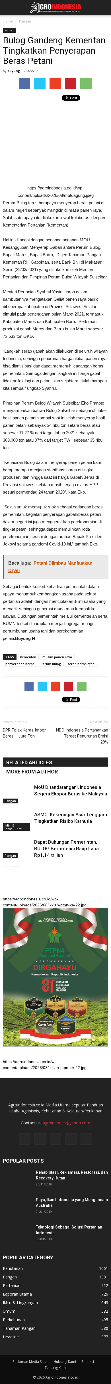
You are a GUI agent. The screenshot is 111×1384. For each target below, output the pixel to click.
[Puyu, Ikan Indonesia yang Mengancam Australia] (17, 1207)
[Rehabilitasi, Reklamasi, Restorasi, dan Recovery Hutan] (17, 1179)
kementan (28, 657)
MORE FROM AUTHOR (32, 772)
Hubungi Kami (65, 1361)
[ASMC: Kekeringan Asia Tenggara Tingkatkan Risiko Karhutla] (17, 821)
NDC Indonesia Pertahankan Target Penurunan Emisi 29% (82, 736)
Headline (11, 1336)
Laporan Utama (17, 1294)
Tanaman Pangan (19, 1328)
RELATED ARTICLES (29, 762)
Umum (9, 1311)
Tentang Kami (56, 1367)
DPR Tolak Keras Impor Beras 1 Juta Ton (24, 733)
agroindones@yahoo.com (66, 1123)
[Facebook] (24, 1139)
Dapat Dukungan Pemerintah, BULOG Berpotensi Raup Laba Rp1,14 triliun (66, 848)
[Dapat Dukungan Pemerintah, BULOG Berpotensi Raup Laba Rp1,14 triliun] (17, 848)
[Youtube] (86, 1139)
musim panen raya (57, 657)
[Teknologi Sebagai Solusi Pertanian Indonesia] (17, 1234)
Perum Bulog (51, 664)
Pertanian (11, 1285)
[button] (103, 7)
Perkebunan (14, 1319)
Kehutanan (13, 1268)
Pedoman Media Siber (30, 1361)
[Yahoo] (71, 1139)
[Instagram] (40, 1139)
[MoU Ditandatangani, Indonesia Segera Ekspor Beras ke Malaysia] (17, 794)
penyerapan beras (19, 664)
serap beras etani (81, 664)
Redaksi (87, 1361)
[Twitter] (55, 1139)
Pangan (10, 30)
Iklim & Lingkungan (13, 826)
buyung (13, 70)
